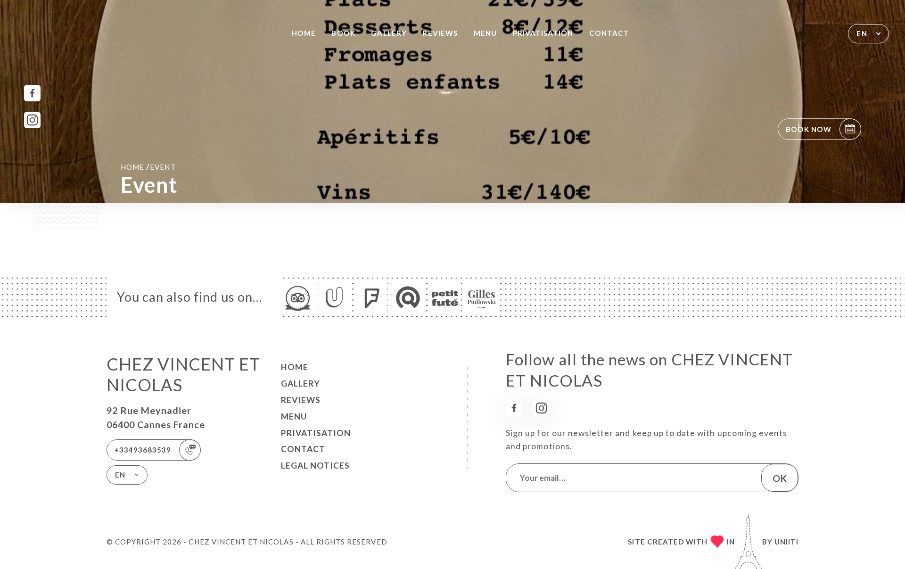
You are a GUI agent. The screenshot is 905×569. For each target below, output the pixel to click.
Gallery (388, 33)
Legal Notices (315, 465)
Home (304, 33)
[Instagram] (32, 120)
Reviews (439, 33)
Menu (485, 33)
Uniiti (786, 541)
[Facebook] (32, 93)
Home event (148, 167)
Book (343, 33)
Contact (609, 33)
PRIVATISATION (543, 33)
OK (780, 478)
